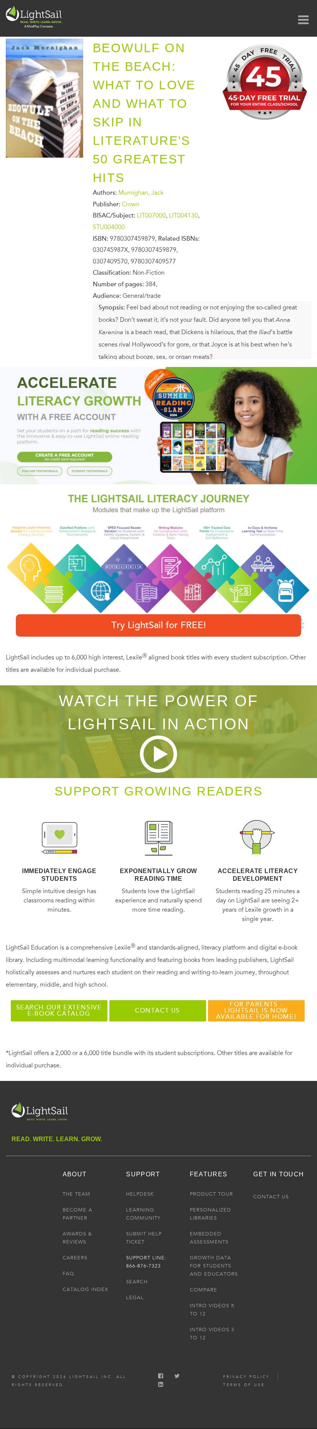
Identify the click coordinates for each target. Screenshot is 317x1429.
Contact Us (271, 1197)
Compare (203, 1290)
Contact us (157, 1010)
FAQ (68, 1274)
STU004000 (109, 227)
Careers (75, 1258)
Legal (135, 1298)
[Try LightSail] (265, 123)
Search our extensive (59, 1011)
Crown (131, 204)
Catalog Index (85, 1289)
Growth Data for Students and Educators (214, 1266)
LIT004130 (183, 215)
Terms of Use (244, 1385)
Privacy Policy (246, 1377)
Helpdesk (140, 1194)
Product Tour (211, 1194)
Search (137, 1282)
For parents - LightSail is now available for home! (256, 1011)
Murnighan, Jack (141, 193)
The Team (76, 1194)
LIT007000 (151, 215)
